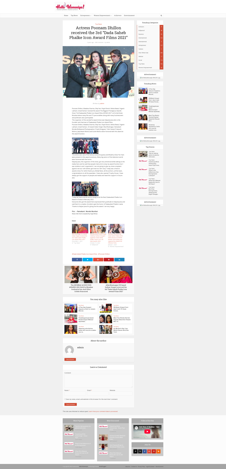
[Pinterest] (154, 451)
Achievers (117, 15)
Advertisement (159, 466)
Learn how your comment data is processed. (103, 411)
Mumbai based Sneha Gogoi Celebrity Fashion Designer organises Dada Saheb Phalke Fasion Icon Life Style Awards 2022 (98, 237)
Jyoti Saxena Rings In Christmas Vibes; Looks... (117, 446)
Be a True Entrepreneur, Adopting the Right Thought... (154, 191)
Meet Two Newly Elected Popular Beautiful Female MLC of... (122, 319)
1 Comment (113, 458)
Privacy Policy (141, 466)
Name (67, 390)
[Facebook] (145, 451)
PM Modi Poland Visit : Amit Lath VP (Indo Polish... (121, 309)
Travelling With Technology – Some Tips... (81, 435)
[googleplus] (149, 451)
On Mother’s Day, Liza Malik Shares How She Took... (121, 330)
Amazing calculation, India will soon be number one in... (87, 330)
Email (89, 390)
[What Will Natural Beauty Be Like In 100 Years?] (144, 179)
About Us (127, 466)
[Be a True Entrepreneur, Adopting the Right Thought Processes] (144, 188)
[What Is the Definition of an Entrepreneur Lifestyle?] (144, 169)
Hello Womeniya (83, 466)
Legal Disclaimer (150, 466)
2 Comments (113, 431)
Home (66, 15)
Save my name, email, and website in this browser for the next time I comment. (92, 399)
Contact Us (134, 466)
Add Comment (99, 42)
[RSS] (158, 451)
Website (112, 390)
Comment (67, 373)
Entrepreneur (85, 15)
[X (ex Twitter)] (140, 451)
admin (108, 42)
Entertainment (129, 15)
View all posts (70, 359)
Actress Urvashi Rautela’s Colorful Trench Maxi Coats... (117, 437)
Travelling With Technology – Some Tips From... (154, 163)
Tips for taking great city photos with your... (154, 155)
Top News (74, 15)
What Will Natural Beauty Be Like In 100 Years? (154, 182)
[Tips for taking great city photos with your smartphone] (144, 154)
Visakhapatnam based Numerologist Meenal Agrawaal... (86, 319)
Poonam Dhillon (104, 254)
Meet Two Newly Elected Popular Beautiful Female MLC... (154, 118)
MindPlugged (102, 466)
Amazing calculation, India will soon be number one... (154, 127)
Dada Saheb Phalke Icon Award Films (85, 254)
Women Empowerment (102, 15)
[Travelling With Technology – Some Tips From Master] (144, 160)
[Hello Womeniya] (70, 6)
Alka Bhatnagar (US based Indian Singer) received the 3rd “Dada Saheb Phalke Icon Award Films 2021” (79, 236)
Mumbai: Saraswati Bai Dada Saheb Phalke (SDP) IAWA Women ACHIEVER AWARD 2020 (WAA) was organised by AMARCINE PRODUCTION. (115, 238)
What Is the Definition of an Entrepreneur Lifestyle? (154, 172)
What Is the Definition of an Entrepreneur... (83, 444)
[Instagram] (135, 451)
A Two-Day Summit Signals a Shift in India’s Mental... (87, 309)
